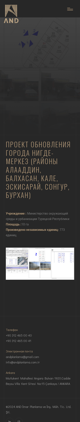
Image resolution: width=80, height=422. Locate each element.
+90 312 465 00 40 (19, 335)
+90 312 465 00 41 (18, 341)
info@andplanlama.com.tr (23, 362)
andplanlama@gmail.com (22, 357)
